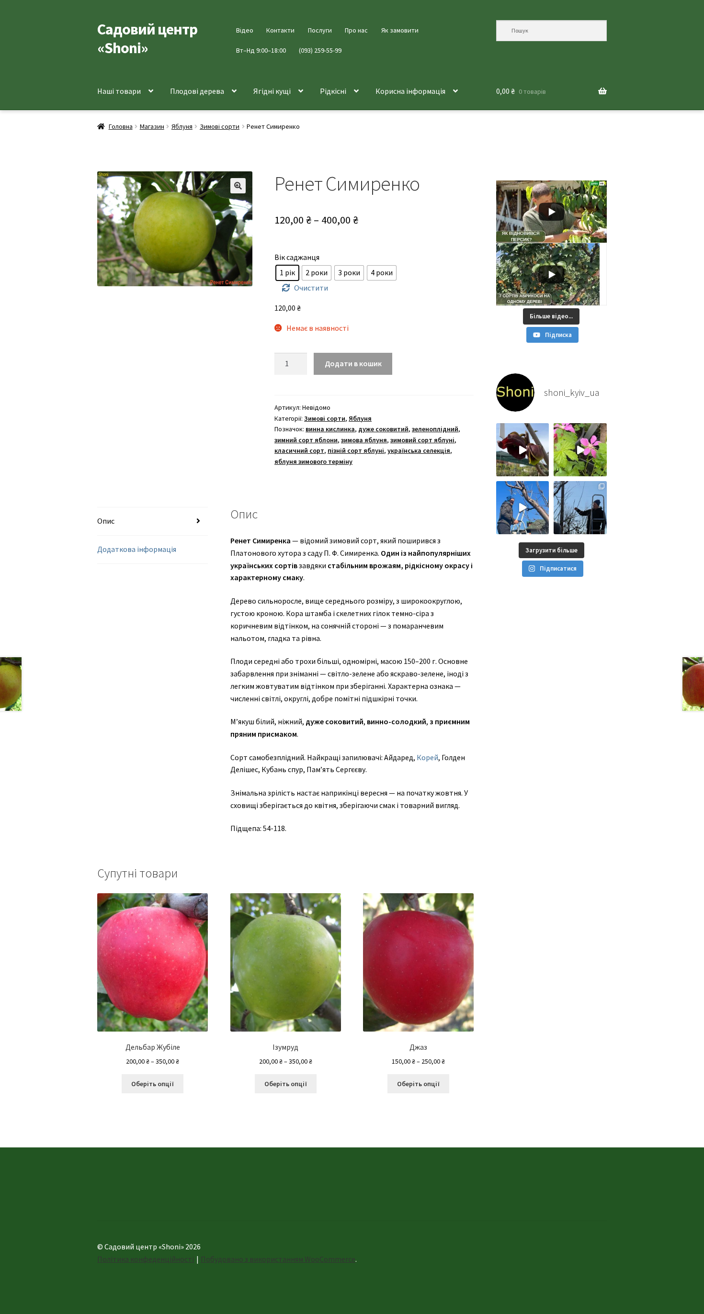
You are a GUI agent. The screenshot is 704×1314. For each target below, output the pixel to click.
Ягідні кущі (272, 91)
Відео (244, 30)
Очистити (311, 287)
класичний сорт (299, 450)
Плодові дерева (197, 91)
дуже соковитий (383, 429)
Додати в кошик (353, 363)
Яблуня (182, 126)
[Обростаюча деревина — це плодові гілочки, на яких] (522, 507)
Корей (427, 757)
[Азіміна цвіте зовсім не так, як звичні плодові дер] (522, 449)
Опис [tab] (105, 521)
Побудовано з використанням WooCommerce (278, 1259)
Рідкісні (333, 91)
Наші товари (119, 91)
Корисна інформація (410, 91)
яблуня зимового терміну (313, 461)
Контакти (280, 30)
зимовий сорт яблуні (422, 440)
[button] (238, 185)
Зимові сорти (219, 126)
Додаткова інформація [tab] (136, 549)
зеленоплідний (435, 429)
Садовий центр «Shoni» (147, 38)
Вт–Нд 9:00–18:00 (261, 50)
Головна (121, 126)
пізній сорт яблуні (356, 450)
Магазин (152, 126)
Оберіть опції (152, 1083)
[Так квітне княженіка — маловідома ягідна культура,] (580, 449)
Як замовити (400, 30)
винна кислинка (330, 429)
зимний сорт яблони (306, 440)
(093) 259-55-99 (320, 50)
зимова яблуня (364, 440)
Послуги (320, 30)
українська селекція (418, 450)
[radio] (287, 273)
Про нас (356, 30)
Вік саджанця (296, 257)
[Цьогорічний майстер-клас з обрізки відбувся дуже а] (580, 507)
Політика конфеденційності (145, 1259)
